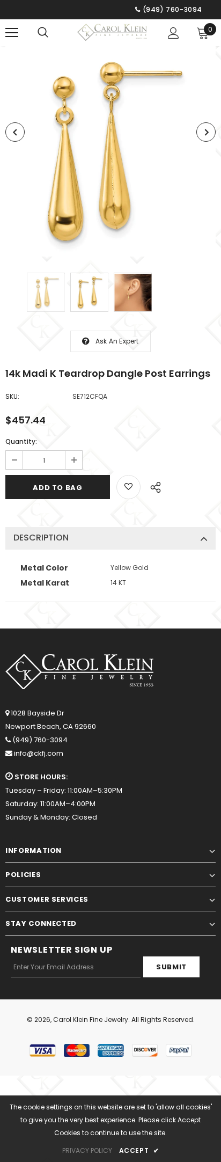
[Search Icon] (43, 32)
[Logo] (112, 32)
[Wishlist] (128, 487)
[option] (110, 151)
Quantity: (21, 441)
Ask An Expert (117, 341)
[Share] (153, 485)
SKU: (12, 396)
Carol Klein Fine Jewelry (90, 1019)
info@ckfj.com (38, 753)
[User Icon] (173, 33)
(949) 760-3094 (40, 740)
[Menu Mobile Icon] (11, 32)
